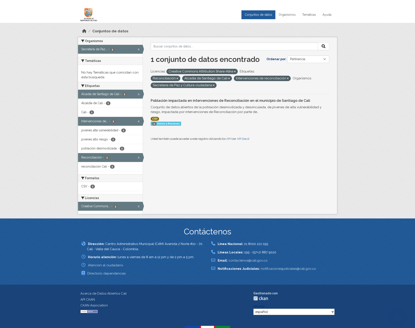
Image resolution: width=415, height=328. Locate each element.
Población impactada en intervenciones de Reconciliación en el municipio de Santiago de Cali (230, 101)
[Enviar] (323, 46)
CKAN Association (94, 305)
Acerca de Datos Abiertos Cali (103, 293)
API (228, 138)
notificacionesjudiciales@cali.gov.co (288, 269)
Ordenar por (276, 59)
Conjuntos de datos (258, 14)
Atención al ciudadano (105, 265)
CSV (155, 118)
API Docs (242, 138)
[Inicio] (84, 31)
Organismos (287, 14)
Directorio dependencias (106, 273)
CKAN (260, 298)
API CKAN (87, 299)
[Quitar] (235, 71)
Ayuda (326, 14)
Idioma (258, 306)
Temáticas (309, 14)
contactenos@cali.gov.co (248, 260)
